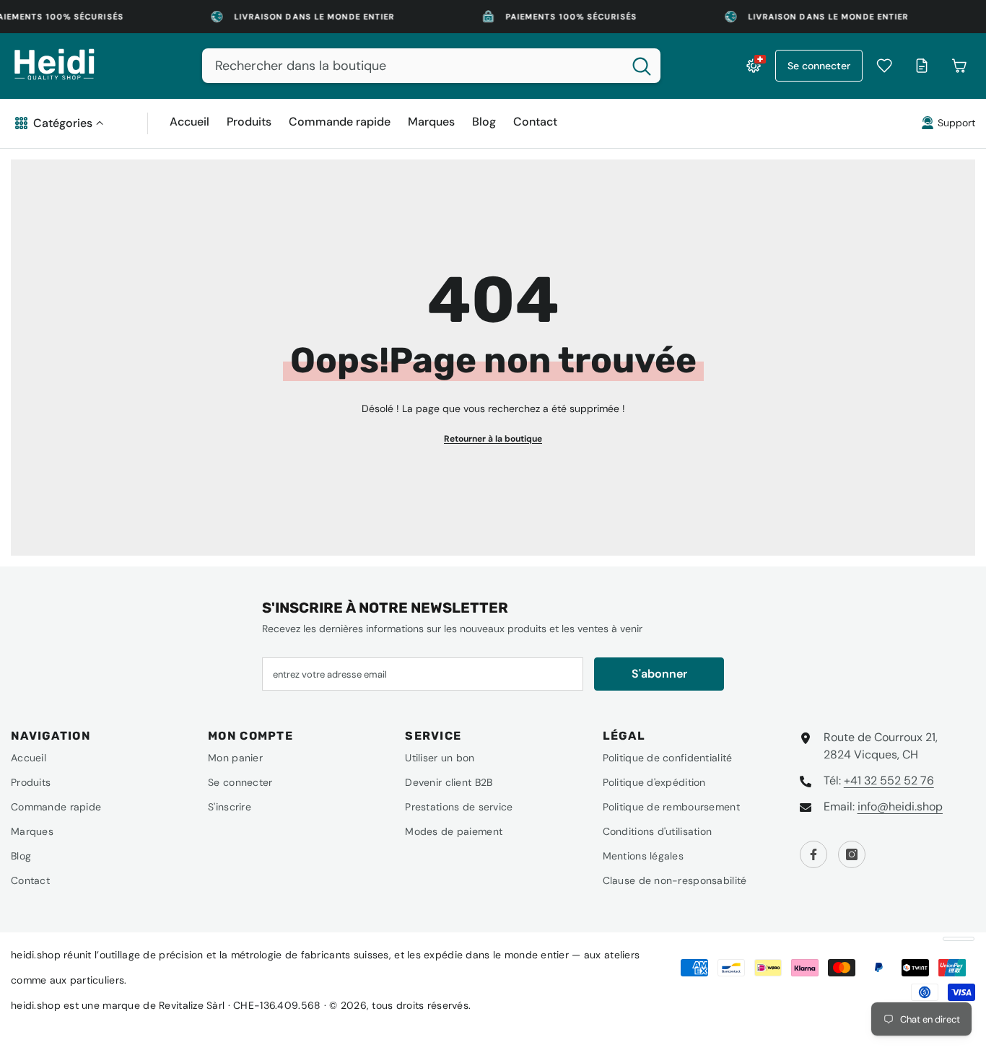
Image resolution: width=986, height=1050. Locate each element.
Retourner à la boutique (493, 439)
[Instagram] (851, 854)
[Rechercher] (431, 65)
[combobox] (412, 65)
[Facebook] (813, 854)
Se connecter (819, 65)
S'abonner (659, 673)
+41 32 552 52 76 (889, 780)
